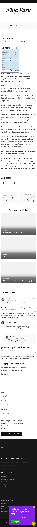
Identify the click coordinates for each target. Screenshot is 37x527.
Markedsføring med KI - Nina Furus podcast (14, 462)
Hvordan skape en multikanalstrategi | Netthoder (17, 308)
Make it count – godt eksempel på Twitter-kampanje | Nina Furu (15, 348)
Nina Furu (18, 9)
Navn (3, 392)
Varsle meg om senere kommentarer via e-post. (6, 424)
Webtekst (5, 35)
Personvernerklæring (7, 509)
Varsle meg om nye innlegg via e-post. (18, 423)
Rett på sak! (6, 256)
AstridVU (9, 299)
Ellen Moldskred (11, 322)
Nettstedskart (5, 512)
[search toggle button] (34, 1)
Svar (34, 299)
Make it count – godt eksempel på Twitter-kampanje (17, 281)
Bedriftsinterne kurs (7, 500)
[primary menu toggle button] (18, 20)
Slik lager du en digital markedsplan (13, 232)
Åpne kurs (4, 498)
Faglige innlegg (5, 506)
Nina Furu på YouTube (8, 465)
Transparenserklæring (7, 514)
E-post (3, 401)
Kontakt (3, 503)
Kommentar (5, 374)
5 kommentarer (30, 42)
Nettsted (4, 409)
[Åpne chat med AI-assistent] (34, 524)
